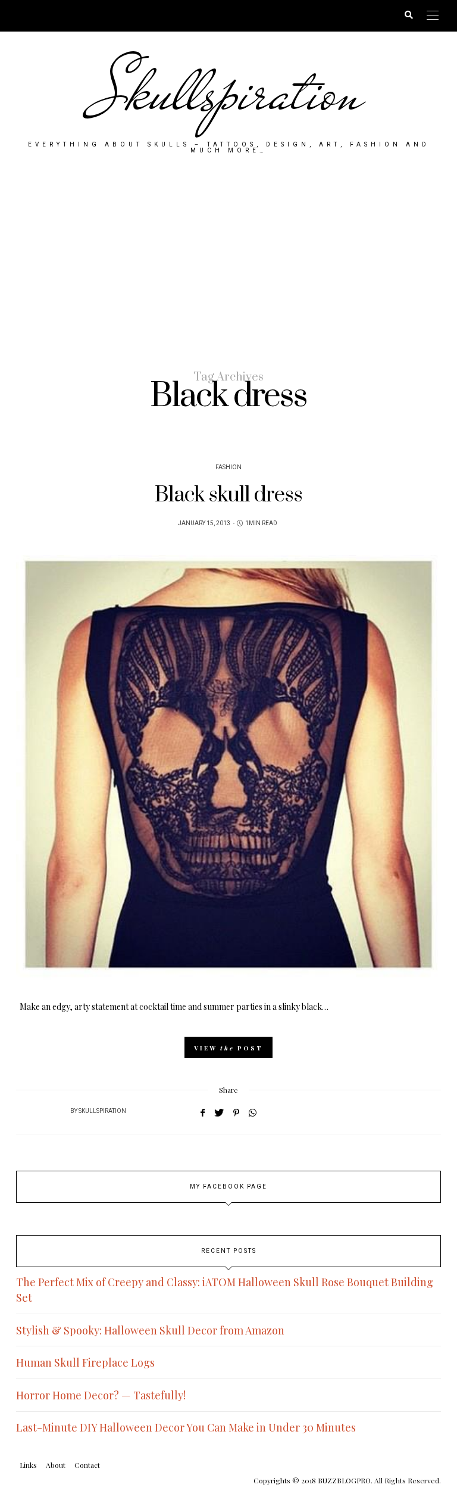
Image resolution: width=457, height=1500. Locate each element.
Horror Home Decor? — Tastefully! (101, 1395)
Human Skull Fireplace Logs (85, 1362)
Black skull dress (228, 495)
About (55, 1465)
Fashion (228, 467)
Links (28, 1465)
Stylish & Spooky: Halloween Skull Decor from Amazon (150, 1330)
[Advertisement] (228, 260)
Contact (87, 1465)
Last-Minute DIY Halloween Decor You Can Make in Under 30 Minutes (186, 1427)
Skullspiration (229, 92)
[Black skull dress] (228, 767)
